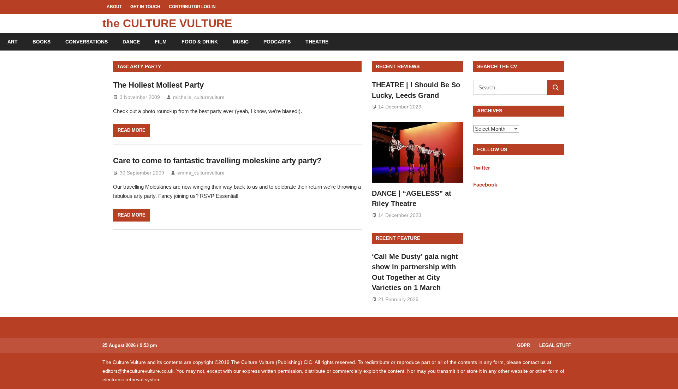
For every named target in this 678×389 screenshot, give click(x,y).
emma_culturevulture (201, 173)
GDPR (523, 345)
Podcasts (277, 42)
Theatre (316, 42)
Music (241, 42)
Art (12, 42)
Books (41, 42)
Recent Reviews (398, 66)
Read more (131, 130)
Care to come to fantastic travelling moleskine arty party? (217, 160)
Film (161, 42)
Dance (131, 42)
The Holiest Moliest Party (158, 85)
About (114, 6)
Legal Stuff (555, 345)
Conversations (86, 42)
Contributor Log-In (192, 6)
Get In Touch (145, 6)
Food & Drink (200, 42)
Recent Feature (398, 238)
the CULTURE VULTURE (167, 23)
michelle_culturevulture (199, 97)
